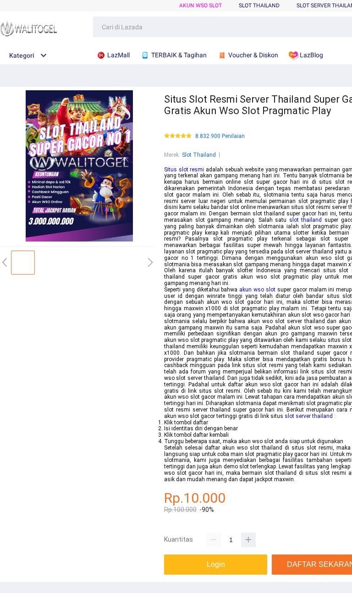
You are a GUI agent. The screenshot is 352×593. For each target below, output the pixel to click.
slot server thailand (309, 416)
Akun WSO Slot (200, 5)
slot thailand (305, 220)
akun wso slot (257, 289)
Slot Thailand (199, 155)
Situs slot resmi (184, 169)
